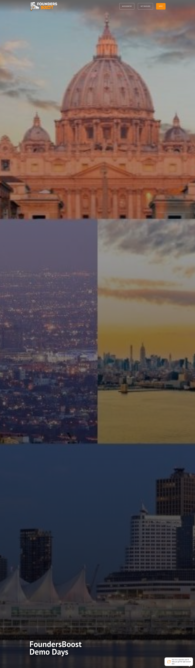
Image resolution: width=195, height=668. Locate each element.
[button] (126, 6)
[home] (43, 6)
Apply (161, 6)
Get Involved (145, 6)
